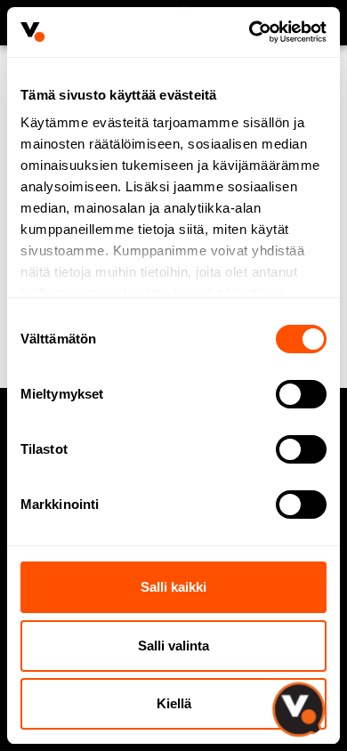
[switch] (301, 394)
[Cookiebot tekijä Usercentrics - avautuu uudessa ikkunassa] (250, 32)
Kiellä (174, 703)
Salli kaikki (173, 586)
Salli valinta (173, 645)
